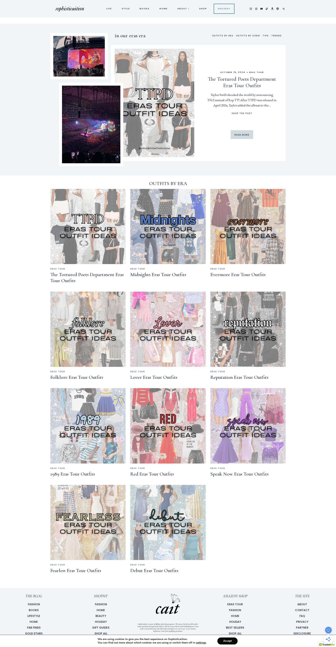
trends (276, 35)
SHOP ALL (100, 633)
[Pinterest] (256, 8)
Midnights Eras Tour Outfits (158, 274)
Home (163, 8)
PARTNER (302, 628)
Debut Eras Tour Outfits (154, 570)
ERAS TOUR (235, 604)
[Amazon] (272, 8)
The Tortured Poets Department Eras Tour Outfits (242, 82)
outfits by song (248, 35)
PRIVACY (302, 622)
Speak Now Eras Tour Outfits (239, 474)
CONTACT (302, 610)
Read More (241, 134)
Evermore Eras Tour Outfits (238, 274)
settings (201, 642)
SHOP (203, 8)
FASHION (101, 604)
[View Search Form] (284, 9)
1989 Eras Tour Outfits (72, 474)
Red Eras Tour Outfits (152, 474)
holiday (224, 8)
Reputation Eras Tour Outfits (239, 377)
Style (126, 8)
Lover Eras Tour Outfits (153, 377)
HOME (101, 610)
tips (266, 35)
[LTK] (277, 8)
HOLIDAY (101, 622)
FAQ (302, 616)
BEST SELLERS (235, 628)
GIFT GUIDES (100, 628)
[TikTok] (266, 8)
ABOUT (302, 604)
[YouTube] (261, 8)
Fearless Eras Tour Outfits (75, 570)
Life (109, 8)
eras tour (256, 72)
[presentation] (154, 103)
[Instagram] (250, 8)
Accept (227, 641)
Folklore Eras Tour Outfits (76, 377)
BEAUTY (100, 616)
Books (145, 8)
